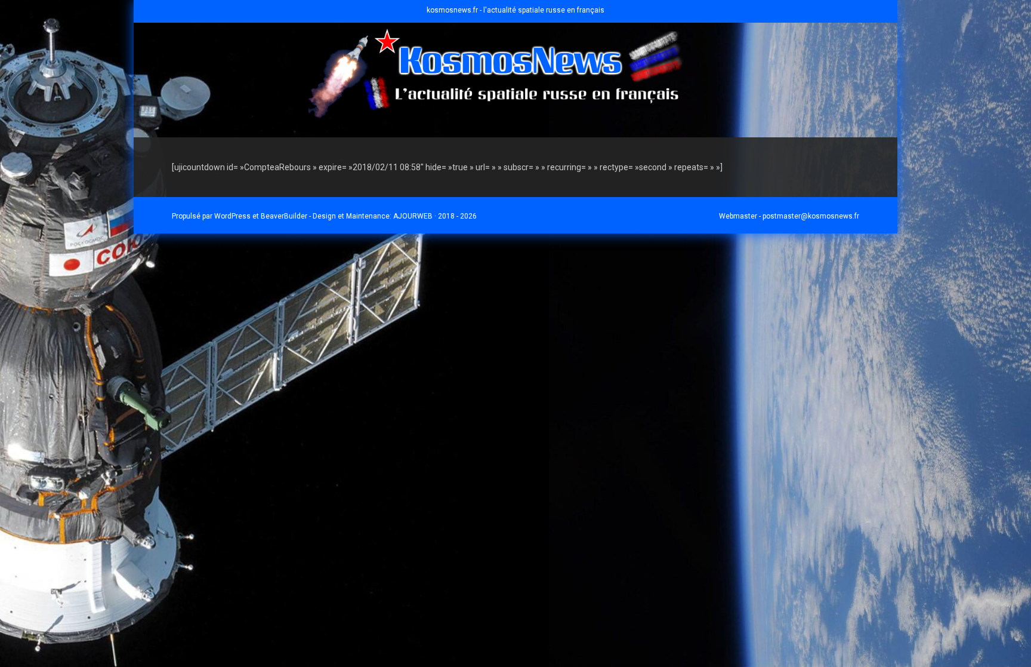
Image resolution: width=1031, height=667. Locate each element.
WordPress (232, 216)
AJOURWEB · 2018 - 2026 (435, 216)
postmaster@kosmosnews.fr (811, 216)
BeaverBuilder (284, 216)
